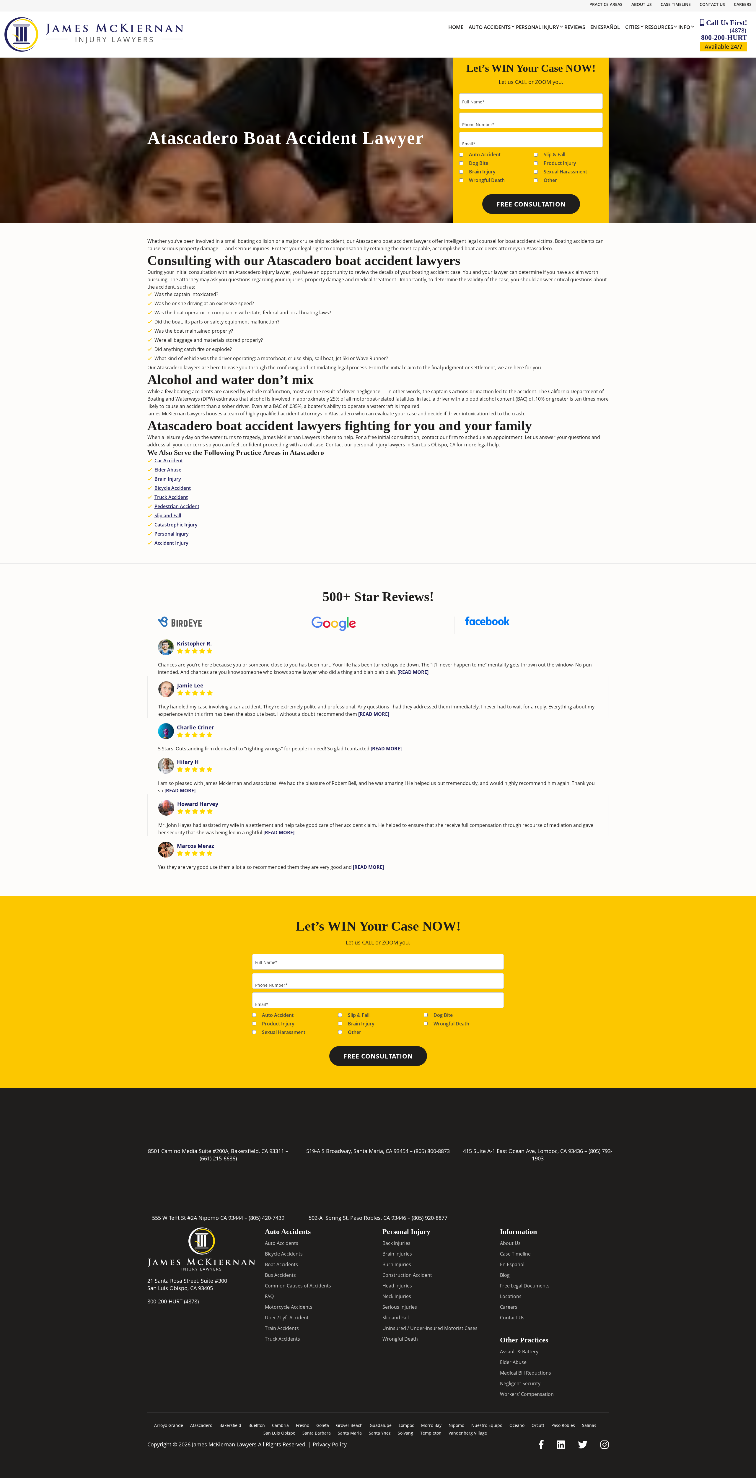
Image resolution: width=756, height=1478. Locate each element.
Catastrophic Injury (176, 524)
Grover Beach (349, 1425)
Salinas (589, 1425)
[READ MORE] (412, 672)
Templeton (430, 1432)
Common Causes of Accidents (298, 1285)
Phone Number (478, 124)
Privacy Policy (330, 1444)
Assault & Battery (519, 1351)
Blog (505, 1274)
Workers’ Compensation (527, 1394)
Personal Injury (171, 534)
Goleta (322, 1425)
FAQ (269, 1296)
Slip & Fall (554, 154)
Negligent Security (520, 1383)
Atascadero (201, 1425)
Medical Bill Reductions (525, 1372)
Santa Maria (350, 1432)
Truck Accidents (282, 1338)
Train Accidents (282, 1328)
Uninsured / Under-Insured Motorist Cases (430, 1328)
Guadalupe (381, 1425)
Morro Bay (431, 1425)
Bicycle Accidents (284, 1253)
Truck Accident (171, 497)
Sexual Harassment (565, 171)
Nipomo (456, 1425)
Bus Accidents (280, 1274)
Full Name (473, 102)
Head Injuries (397, 1285)
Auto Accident (485, 154)
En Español (512, 1264)
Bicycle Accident (172, 488)
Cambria (280, 1425)
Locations (511, 1296)
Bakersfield (230, 1425)
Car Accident (168, 460)
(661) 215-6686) (218, 1158)
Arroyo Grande (168, 1425)
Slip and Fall (167, 515)
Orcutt (538, 1425)
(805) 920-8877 (429, 1217)
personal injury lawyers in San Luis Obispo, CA (404, 444)
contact (430, 437)
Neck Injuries (396, 1296)
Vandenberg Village (468, 1432)
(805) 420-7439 (266, 1217)
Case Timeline (676, 4)
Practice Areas (606, 4)
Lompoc (406, 1425)
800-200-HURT (724, 33)
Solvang (405, 1432)
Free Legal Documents (525, 1285)
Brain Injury (482, 171)
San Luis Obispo (279, 1432)
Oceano (516, 1425)
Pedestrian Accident (176, 506)
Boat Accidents (281, 1264)
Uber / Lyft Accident (287, 1317)
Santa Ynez (380, 1432)
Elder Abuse (167, 469)
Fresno (302, 1425)
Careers (743, 4)
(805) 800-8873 (432, 1151)
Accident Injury (171, 543)
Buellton (256, 1425)
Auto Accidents (281, 1243)
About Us (641, 4)
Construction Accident (407, 1274)
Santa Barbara (316, 1432)
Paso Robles (563, 1425)
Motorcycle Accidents (288, 1306)
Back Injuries (396, 1243)
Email (468, 144)
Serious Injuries (399, 1306)
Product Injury (560, 163)
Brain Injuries (397, 1253)
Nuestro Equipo (486, 1425)
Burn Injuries (396, 1264)
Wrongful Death (487, 180)
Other (550, 180)
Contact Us (712, 4)
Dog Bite (478, 163)
